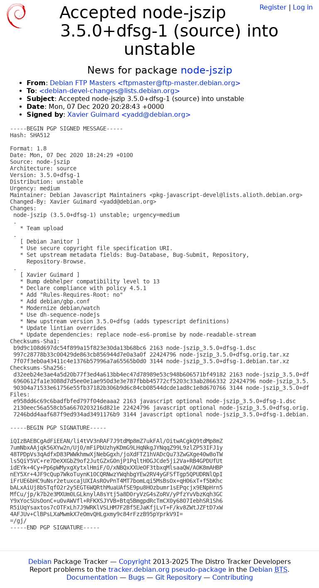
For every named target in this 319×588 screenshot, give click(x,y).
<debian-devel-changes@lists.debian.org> (109, 91)
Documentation (92, 577)
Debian (40, 562)
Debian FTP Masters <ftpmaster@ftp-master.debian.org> (145, 83)
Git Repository (178, 577)
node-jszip (206, 70)
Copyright (135, 562)
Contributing (232, 577)
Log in (303, 7)
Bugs (136, 577)
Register (273, 7)
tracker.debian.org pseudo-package (167, 569)
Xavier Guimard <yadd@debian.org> (129, 114)
